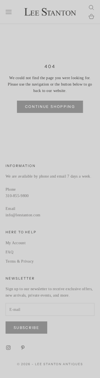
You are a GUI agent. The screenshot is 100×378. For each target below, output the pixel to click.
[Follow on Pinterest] (23, 347)
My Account (16, 243)
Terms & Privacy (20, 261)
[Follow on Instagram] (8, 347)
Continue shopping (50, 106)
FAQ (9, 252)
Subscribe (26, 327)
